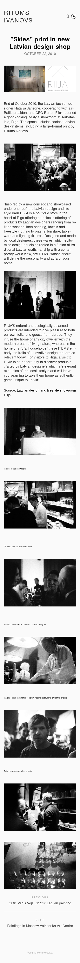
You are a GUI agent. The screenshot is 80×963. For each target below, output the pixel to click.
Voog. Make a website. (40, 952)
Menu (73, 16)
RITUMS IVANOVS (18, 16)
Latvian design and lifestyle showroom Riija (40, 392)
